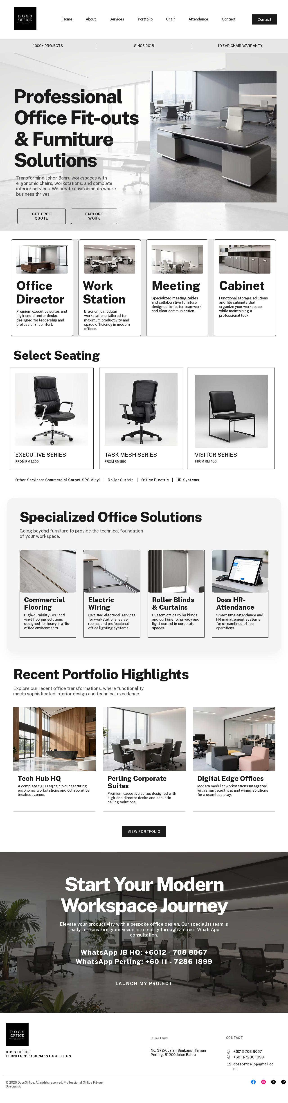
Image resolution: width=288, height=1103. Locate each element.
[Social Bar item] (253, 1082)
